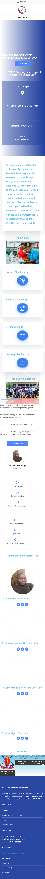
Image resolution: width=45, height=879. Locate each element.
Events (4, 820)
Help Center (6, 858)
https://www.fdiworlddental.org (13, 854)
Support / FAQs (7, 868)
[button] (22, 18)
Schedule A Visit (7, 825)
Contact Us (6, 863)
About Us (5, 810)
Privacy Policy (6, 872)
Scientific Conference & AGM (12, 815)
